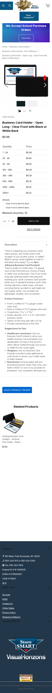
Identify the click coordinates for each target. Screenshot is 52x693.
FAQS (5, 599)
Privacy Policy (9, 612)
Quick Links (8, 587)
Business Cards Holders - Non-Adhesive (19, 51)
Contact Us (7, 603)
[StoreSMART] (26, 5)
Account (6, 594)
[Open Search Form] (9, 6)
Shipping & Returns (11, 617)
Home (5, 47)
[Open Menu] (3, 6)
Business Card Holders (19, 47)
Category (7, 549)
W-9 (4, 583)
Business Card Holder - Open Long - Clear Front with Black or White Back (24, 56)
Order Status (8, 608)
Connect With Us (11, 621)
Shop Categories (29, 16)
